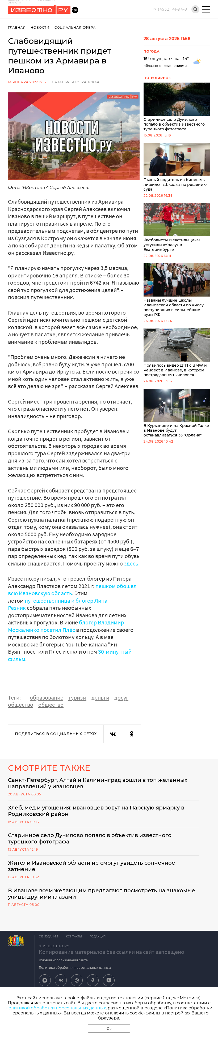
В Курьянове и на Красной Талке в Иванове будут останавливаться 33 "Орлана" (176, 430)
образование (46, 697)
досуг (121, 697)
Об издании (48, 936)
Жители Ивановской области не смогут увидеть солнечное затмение (91, 866)
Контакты (74, 936)
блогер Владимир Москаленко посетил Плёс (66, 626)
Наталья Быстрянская (75, 82)
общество (20, 704)
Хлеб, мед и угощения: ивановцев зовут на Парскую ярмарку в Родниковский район (96, 810)
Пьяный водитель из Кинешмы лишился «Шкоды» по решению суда (175, 184)
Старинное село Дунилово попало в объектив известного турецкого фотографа (174, 124)
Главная (17, 27)
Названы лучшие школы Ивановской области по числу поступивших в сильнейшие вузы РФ (174, 307)
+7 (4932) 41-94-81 (170, 9)
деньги (100, 697)
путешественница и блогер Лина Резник (57, 604)
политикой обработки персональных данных (56, 1007)
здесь (131, 563)
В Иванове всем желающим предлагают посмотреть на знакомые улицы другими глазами (101, 893)
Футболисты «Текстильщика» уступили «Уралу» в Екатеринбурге (172, 245)
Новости (40, 27)
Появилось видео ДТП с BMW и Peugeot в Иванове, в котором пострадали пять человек (175, 370)
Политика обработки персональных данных (75, 967)
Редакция (98, 936)
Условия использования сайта (63, 960)
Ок (109, 1029)
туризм (77, 697)
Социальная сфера (75, 27)
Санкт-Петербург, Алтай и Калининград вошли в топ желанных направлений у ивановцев (97, 783)
